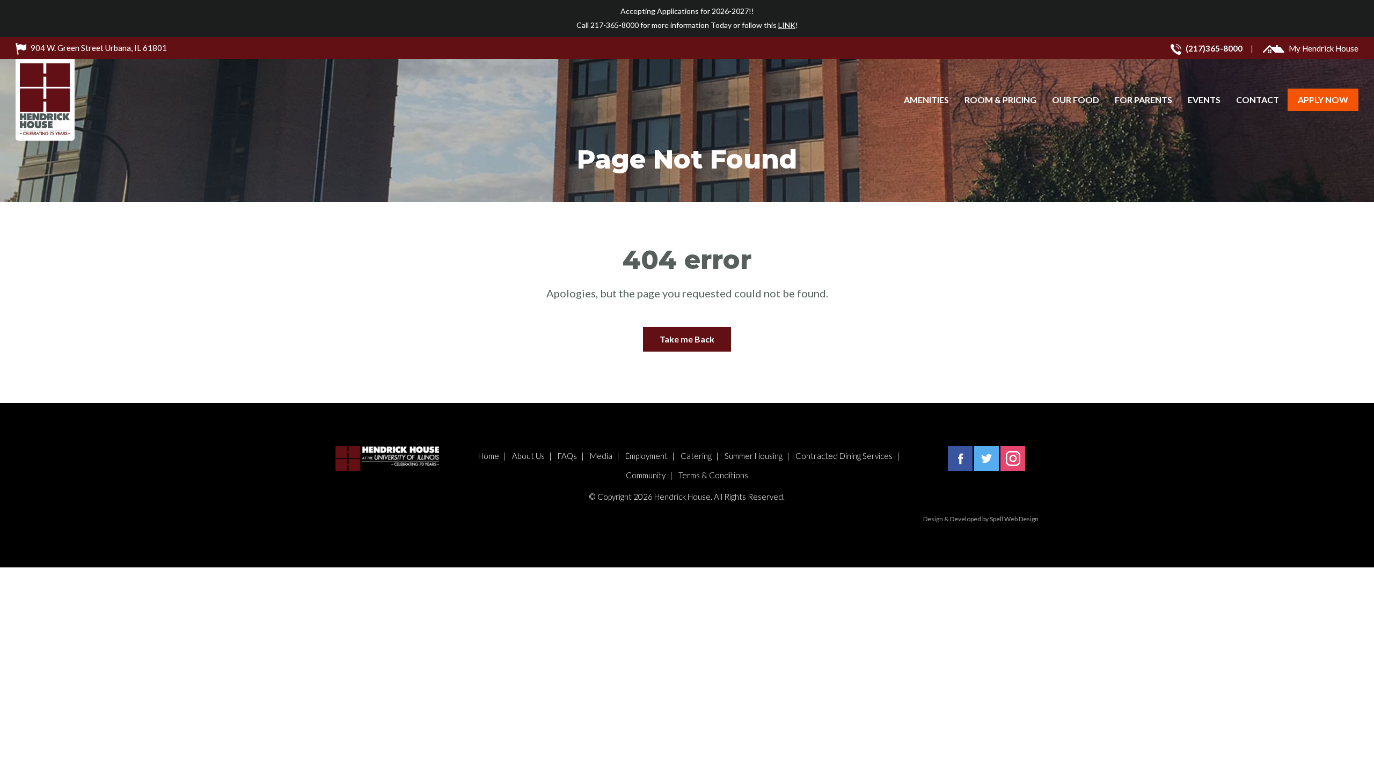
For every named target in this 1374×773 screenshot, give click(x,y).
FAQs (567, 456)
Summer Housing (754, 456)
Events (1204, 99)
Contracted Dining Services (844, 456)
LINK (786, 25)
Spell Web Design (1014, 519)
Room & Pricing (1000, 99)
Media (601, 456)
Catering (696, 456)
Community (646, 475)
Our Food (1075, 99)
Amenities (926, 99)
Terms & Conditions (713, 475)
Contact (1257, 99)
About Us (528, 456)
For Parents (1143, 99)
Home (488, 456)
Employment (646, 456)
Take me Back (687, 339)
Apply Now (1323, 99)
